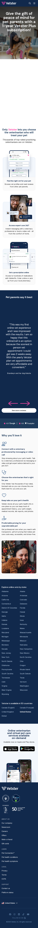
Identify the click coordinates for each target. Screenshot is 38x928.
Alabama (5, 591)
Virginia (4, 686)
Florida (22, 608)
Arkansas (23, 595)
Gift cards (5, 844)
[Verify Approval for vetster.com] (15, 798)
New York (5, 657)
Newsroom (6, 827)
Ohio (21, 661)
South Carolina (7, 674)
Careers (5, 831)
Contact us (6, 888)
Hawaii (22, 612)
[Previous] (13, 403)
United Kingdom (8, 712)
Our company (7, 823)
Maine (22, 628)
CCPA (4, 879)
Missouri (23, 641)
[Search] (29, 3)
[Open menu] (34, 3)
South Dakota (25, 674)
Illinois (22, 616)
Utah (3, 682)
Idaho (4, 616)
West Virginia (6, 690)
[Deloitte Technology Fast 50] (18, 809)
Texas (22, 678)
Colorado (23, 600)
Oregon (23, 665)
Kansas (4, 624)
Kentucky (23, 624)
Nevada (4, 649)
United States (25, 712)
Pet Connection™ (8, 853)
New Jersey (6, 653)
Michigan (5, 637)
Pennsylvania (7, 669)
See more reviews (19, 410)
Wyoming (5, 694)
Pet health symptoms (10, 861)
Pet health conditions (10, 857)
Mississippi (6, 641)
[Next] (25, 403)
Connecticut (6, 604)
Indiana (4, 620)
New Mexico (24, 653)
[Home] (9, 3)
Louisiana (5, 628)
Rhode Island (25, 669)
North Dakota (7, 661)
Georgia (5, 612)
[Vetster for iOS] (10, 748)
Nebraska (23, 645)
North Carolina (25, 657)
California (5, 600)
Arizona (5, 595)
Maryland (5, 632)
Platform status (7, 892)
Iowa (22, 620)
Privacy (4, 871)
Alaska (22, 591)
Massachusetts (25, 632)
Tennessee (6, 678)
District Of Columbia (9, 608)
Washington (24, 686)
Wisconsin (24, 690)
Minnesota (24, 637)
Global (4, 716)
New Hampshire (26, 649)
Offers (4, 835)
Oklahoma (5, 665)
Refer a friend (7, 839)
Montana (5, 645)
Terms (4, 875)
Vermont (23, 682)
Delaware (23, 604)
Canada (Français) (27, 708)
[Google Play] (27, 748)
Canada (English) (8, 708)
